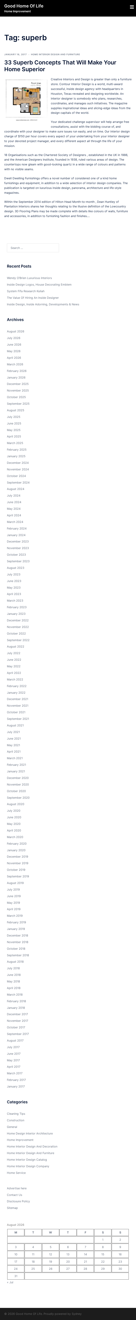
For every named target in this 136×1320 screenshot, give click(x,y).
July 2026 (13, 338)
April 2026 (14, 357)
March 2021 (15, 758)
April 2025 (14, 436)
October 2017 (16, 1027)
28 (85, 1269)
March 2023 (15, 600)
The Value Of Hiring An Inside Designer (33, 297)
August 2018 (15, 961)
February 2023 (17, 607)
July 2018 (13, 968)
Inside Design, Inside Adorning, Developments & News (43, 304)
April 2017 (13, 1066)
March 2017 (14, 1073)
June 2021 (14, 738)
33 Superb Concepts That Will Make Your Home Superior (60, 66)
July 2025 (13, 417)
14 (85, 1254)
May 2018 (13, 981)
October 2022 (16, 633)
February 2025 (17, 449)
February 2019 (16, 922)
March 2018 (15, 994)
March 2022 (15, 679)
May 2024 (14, 508)
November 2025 (18, 390)
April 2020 (14, 830)
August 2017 (15, 1040)
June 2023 (14, 581)
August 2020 (15, 804)
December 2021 (17, 699)
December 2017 (17, 1014)
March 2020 (15, 837)
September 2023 (18, 561)
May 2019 (13, 902)
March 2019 (15, 915)
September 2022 (18, 640)
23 (120, 1261)
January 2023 (16, 613)
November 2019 (17, 863)
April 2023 (14, 594)
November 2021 (17, 705)
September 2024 (18, 482)
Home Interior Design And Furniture (55, 54)
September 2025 (18, 403)
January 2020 (16, 850)
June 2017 (14, 1053)
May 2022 (14, 666)
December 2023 (18, 541)
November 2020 (18, 784)
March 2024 (15, 522)
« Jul (10, 1282)
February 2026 (17, 371)
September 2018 (18, 955)
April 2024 (14, 515)
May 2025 (14, 430)
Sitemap (12, 1208)
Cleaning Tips (16, 1113)
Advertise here (17, 1188)
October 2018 (16, 948)
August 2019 (15, 883)
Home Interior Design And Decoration (32, 1146)
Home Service (16, 1173)
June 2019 (14, 896)
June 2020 (14, 817)
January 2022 (16, 692)
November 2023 (18, 548)
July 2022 (13, 653)
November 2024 (18, 469)
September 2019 (18, 876)
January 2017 (16, 1086)
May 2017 (13, 1060)
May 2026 (14, 351)
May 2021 (13, 745)
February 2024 (17, 528)
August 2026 (15, 331)
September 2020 (18, 797)
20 (68, 1261)
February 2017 (16, 1080)
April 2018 (14, 988)
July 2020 (13, 810)
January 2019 (16, 929)
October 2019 (16, 870)
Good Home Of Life (23, 6)
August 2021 (15, 725)
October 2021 (16, 712)
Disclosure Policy (18, 1201)
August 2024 (15, 489)
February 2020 (17, 843)
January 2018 (16, 1007)
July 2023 (13, 574)
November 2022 (18, 627)
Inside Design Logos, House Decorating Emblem (39, 284)
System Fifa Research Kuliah (25, 291)
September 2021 (18, 719)
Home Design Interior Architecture (30, 1133)
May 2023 (14, 587)
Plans (34, 211)
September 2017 (18, 1034)
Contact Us (14, 1195)
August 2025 (15, 410)
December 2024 (18, 463)
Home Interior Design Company (28, 1166)
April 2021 (14, 751)
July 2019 (13, 889)
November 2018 (17, 942)
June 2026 (14, 344)
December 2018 (17, 935)
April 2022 (14, 673)
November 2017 (17, 1020)
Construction (15, 1120)
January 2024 (16, 535)
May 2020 (14, 824)
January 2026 (16, 377)
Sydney (77, 1314)
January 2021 (16, 771)
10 (15, 1254)
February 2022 (17, 686)
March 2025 (15, 443)
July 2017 (13, 1047)
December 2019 (17, 856)
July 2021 (13, 732)
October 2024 (16, 476)
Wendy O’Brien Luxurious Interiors (29, 278)
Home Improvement (20, 1140)
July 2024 (13, 495)
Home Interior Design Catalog (27, 1159)
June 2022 (14, 659)
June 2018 (14, 975)
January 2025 (16, 456)
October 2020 (16, 791)
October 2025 (16, 397)
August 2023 (15, 568)
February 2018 (16, 1001)
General (12, 1127)
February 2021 (16, 764)
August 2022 (15, 646)
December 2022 (18, 620)
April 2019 (14, 909)
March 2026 (15, 364)
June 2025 (14, 423)
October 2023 (16, 554)
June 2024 (14, 502)
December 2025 (18, 384)
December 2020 (18, 778)
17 (15, 1261)
